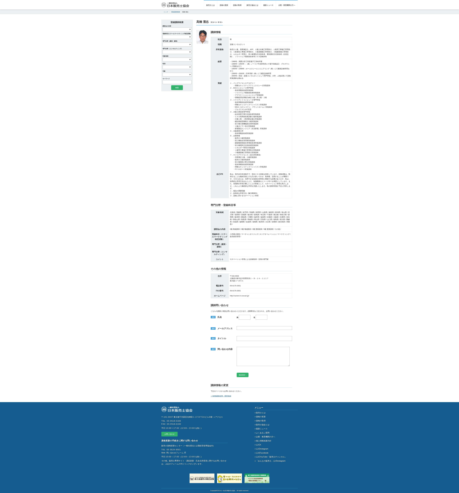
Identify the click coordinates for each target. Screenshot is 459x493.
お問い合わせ (169, 434)
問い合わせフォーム (175, 453)
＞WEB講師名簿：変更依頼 (221, 396)
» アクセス (218, 417)
